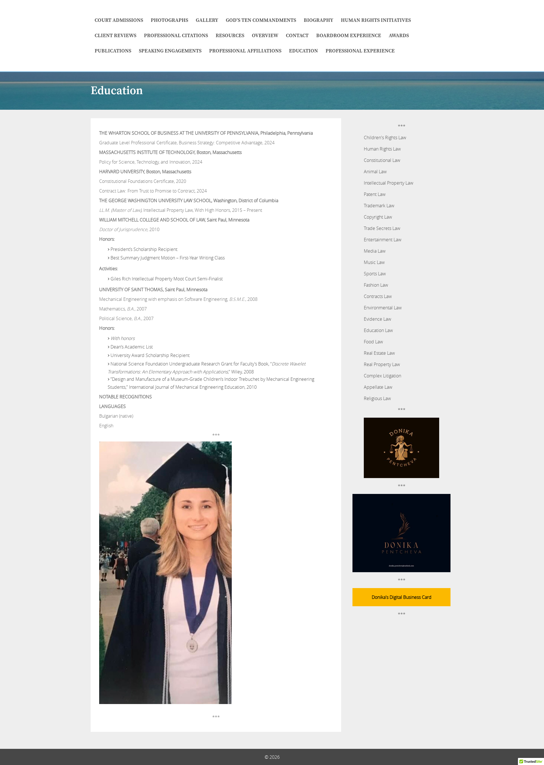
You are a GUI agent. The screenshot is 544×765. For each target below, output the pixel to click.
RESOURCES (230, 35)
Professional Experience (360, 51)
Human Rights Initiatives (376, 20)
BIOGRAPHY (318, 20)
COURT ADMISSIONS (119, 20)
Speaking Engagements (170, 51)
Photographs (169, 20)
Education (303, 51)
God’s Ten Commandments (261, 20)
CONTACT (297, 35)
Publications (113, 51)
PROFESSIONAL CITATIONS (176, 35)
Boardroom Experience (348, 35)
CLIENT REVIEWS (115, 35)
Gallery (207, 20)
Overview (265, 35)
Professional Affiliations (245, 51)
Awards (399, 35)
